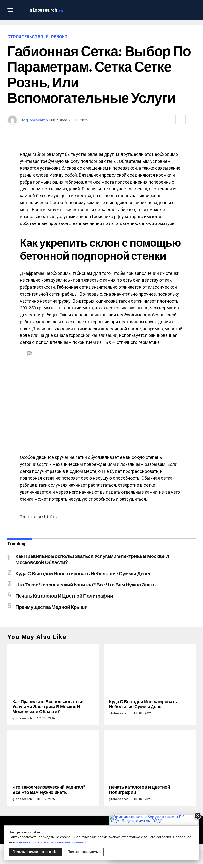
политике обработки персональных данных (51, 842)
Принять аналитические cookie (35, 852)
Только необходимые (84, 852)
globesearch (37, 120)
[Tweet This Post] (169, 119)
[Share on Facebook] (159, 119)
